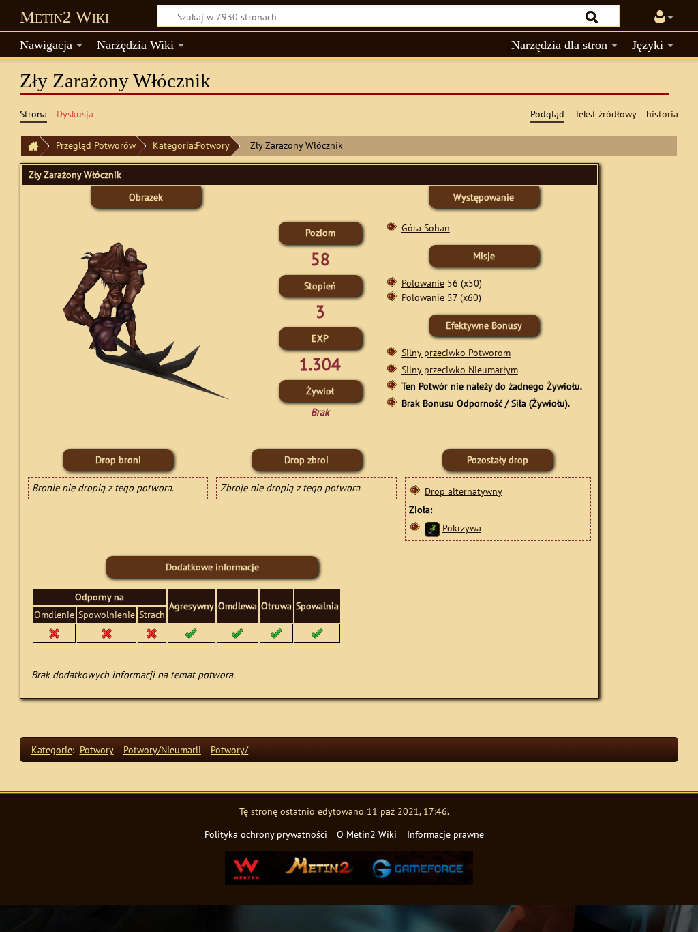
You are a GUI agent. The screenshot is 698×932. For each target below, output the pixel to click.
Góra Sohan (425, 227)
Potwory (97, 749)
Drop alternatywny (463, 490)
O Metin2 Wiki (367, 834)
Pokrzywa (461, 527)
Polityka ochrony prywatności (265, 834)
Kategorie (51, 749)
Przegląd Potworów (96, 145)
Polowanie (422, 282)
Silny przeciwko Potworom (456, 352)
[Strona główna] (30, 146)
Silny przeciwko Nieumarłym (459, 369)
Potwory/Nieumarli (162, 749)
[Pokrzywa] (432, 527)
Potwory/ (229, 749)
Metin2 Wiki (64, 17)
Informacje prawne (445, 834)
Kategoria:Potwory (191, 145)
